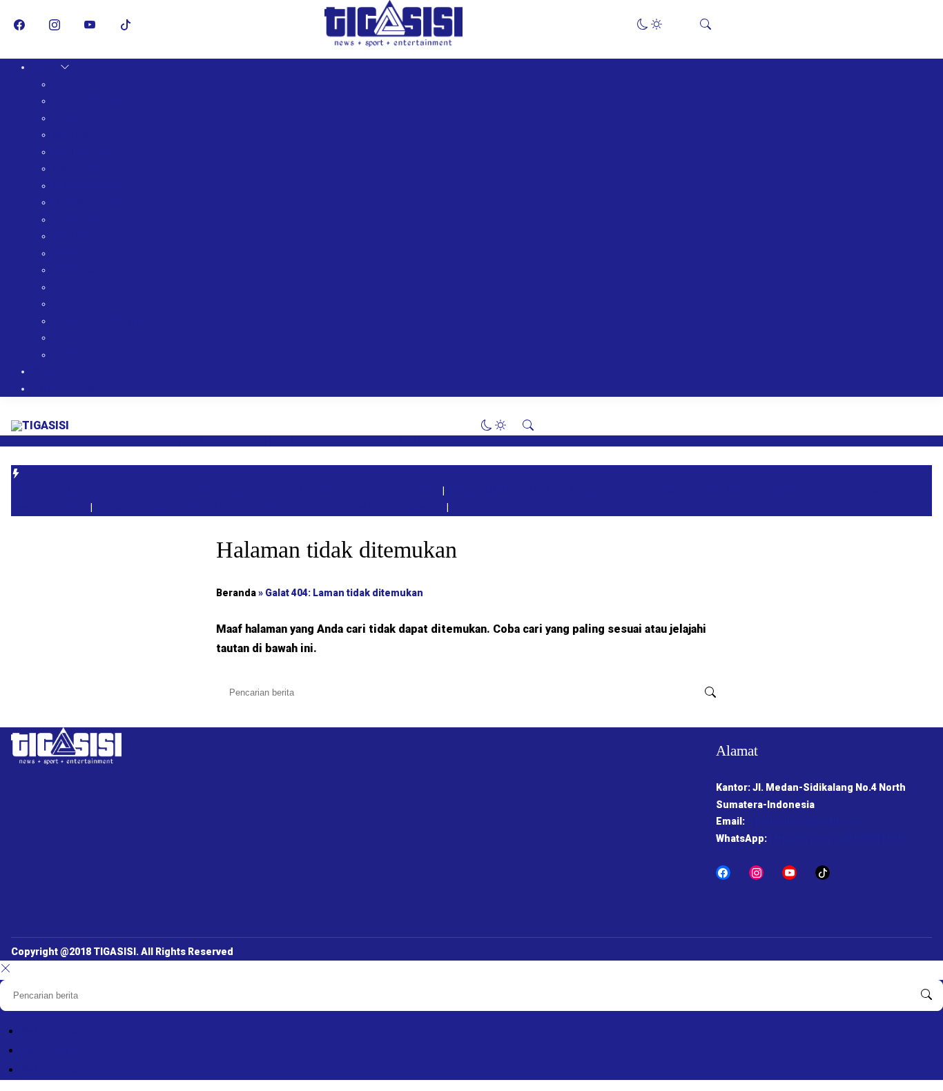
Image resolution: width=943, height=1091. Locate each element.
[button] (649, 24)
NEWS (46, 66)
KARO (65, 118)
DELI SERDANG (87, 202)
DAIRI (65, 84)
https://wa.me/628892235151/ (837, 838)
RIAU (63, 354)
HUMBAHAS (80, 151)
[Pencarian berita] (710, 693)
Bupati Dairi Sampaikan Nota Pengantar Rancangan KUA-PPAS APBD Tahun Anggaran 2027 (227, 490)
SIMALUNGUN (85, 185)
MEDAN (70, 236)
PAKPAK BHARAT (92, 100)
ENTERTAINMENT (74, 388)
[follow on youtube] (89, 25)
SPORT (49, 371)
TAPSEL (71, 287)
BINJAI (68, 337)
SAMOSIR (75, 134)
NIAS (64, 303)
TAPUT (69, 253)
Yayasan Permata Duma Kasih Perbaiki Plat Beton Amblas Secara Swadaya (271, 507)
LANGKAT (75, 219)
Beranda (236, 592)
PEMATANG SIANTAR (102, 320)
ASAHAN (73, 168)
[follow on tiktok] (125, 25)
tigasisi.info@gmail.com (804, 821)
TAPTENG (75, 269)
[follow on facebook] (19, 25)
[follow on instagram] (54, 25)
